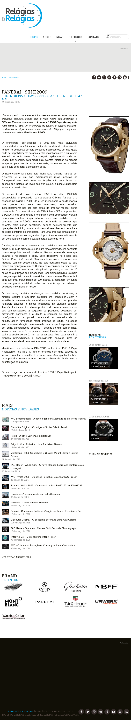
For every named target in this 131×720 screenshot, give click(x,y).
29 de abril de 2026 (20, 480)
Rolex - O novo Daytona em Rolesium (31, 435)
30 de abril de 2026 (11, 471)
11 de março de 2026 (20, 523)
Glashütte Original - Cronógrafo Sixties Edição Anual (39, 427)
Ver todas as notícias (16, 557)
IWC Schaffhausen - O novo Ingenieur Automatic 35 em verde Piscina (48, 418)
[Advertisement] (65, 74)
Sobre (47, 37)
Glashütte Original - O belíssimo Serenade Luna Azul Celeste (43, 519)
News (59, 37)
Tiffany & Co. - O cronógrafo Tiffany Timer (33, 536)
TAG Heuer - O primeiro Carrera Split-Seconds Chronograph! (44, 528)
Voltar (16, 77)
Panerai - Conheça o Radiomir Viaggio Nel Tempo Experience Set (46, 511)
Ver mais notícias (101, 454)
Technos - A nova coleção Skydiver (29, 502)
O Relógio (75, 37)
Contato (93, 37)
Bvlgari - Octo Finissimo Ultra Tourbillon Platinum (37, 444)
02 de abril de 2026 (20, 497)
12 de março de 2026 (20, 514)
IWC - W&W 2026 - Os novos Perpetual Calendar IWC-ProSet (44, 476)
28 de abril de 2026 (20, 488)
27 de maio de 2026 (20, 439)
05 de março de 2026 (20, 548)
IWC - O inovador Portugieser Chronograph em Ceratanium (43, 545)
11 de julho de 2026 (20, 422)
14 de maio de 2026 (20, 447)
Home (34, 37)
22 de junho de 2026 (20, 430)
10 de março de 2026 (20, 531)
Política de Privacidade (58, 711)
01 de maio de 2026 (11, 459)
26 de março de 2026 (20, 505)
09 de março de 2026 (20, 540)
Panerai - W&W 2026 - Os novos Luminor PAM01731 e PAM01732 (46, 485)
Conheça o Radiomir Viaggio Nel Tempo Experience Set (100, 399)
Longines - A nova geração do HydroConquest (35, 494)
